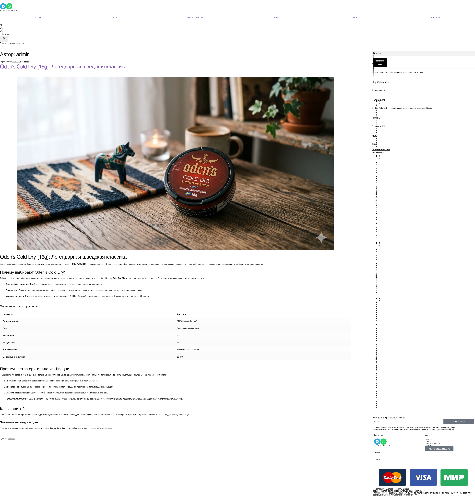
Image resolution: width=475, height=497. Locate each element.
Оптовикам (435, 17)
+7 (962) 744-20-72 (8, 10)
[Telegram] (3, 6)
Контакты (355, 17)
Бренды (278, 17)
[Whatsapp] (9, 6)
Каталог (38, 17)
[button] (237, 27)
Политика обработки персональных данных (393, 488)
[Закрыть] (4, 39)
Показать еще (380, 62)
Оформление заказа (434, 443)
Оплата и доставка (195, 17)
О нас (114, 17)
